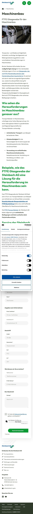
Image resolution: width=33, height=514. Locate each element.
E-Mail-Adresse (10, 380)
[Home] (3, 9)
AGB (24, 506)
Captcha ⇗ (24, 423)
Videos (3, 504)
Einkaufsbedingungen (6, 509)
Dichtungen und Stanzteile (10, 462)
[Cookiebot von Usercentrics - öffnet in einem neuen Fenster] (24, 225)
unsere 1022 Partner (12, 237)
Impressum (23, 504)
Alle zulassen (16, 277)
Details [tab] (13, 229)
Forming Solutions (8, 454)
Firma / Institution (11, 311)
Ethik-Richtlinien (16, 509)
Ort (8, 358)
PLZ (8, 350)
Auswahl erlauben (16, 282)
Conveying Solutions (9, 456)
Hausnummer (10, 342)
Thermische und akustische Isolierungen (14, 459)
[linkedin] (3, 497)
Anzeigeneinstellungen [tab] (23, 229)
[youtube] (6, 497)
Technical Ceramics (9, 467)
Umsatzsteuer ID (10, 319)
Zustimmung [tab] (5, 229)
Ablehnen (16, 287)
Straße (8, 334)
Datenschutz (17, 506)
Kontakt (16, 504)
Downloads (9, 504)
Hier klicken (18, 422)
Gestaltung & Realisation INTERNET (11, 512)
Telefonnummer (10, 372)
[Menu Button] (29, 3)
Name (8, 297)
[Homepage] (8, 3)
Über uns (6, 470)
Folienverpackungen (9, 464)
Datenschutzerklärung (21, 414)
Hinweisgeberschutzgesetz (7, 506)
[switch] (29, 260)
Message (9, 395)
